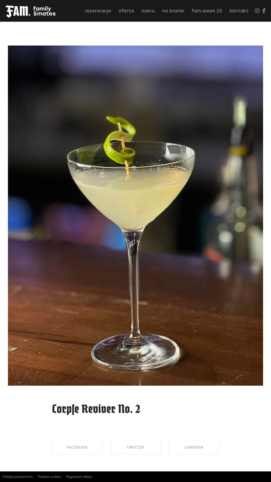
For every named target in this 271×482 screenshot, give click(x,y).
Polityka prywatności (18, 476)
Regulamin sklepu (79, 476)
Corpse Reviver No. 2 (96, 410)
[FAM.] (30, 12)
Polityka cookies (49, 476)
